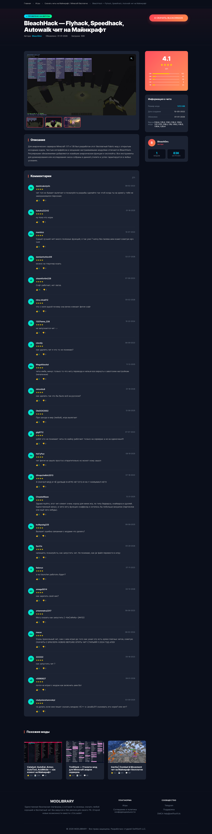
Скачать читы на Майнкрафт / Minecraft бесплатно (66, 3)
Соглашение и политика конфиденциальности (125, 810)
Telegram (169, 805)
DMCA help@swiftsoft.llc (169, 813)
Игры (37, 3)
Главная (27, 3)
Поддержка (169, 809)
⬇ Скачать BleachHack (168, 18)
